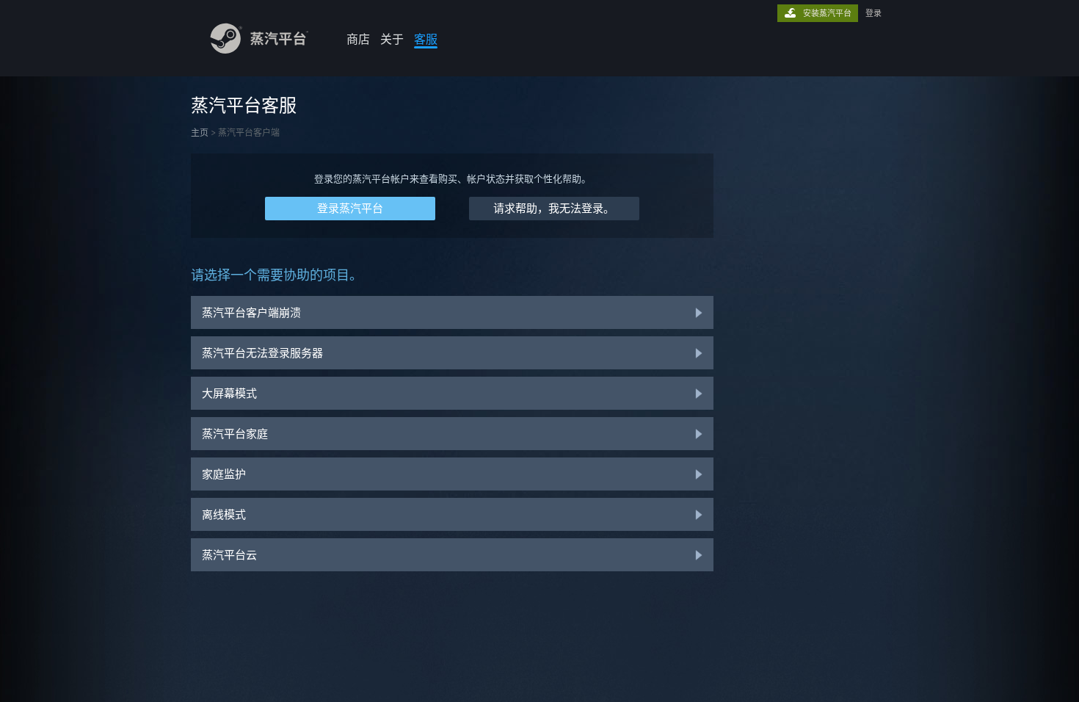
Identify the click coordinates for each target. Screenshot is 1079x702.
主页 (199, 132)
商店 (358, 39)
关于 (392, 39)
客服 (425, 39)
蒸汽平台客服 (244, 105)
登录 (873, 13)
